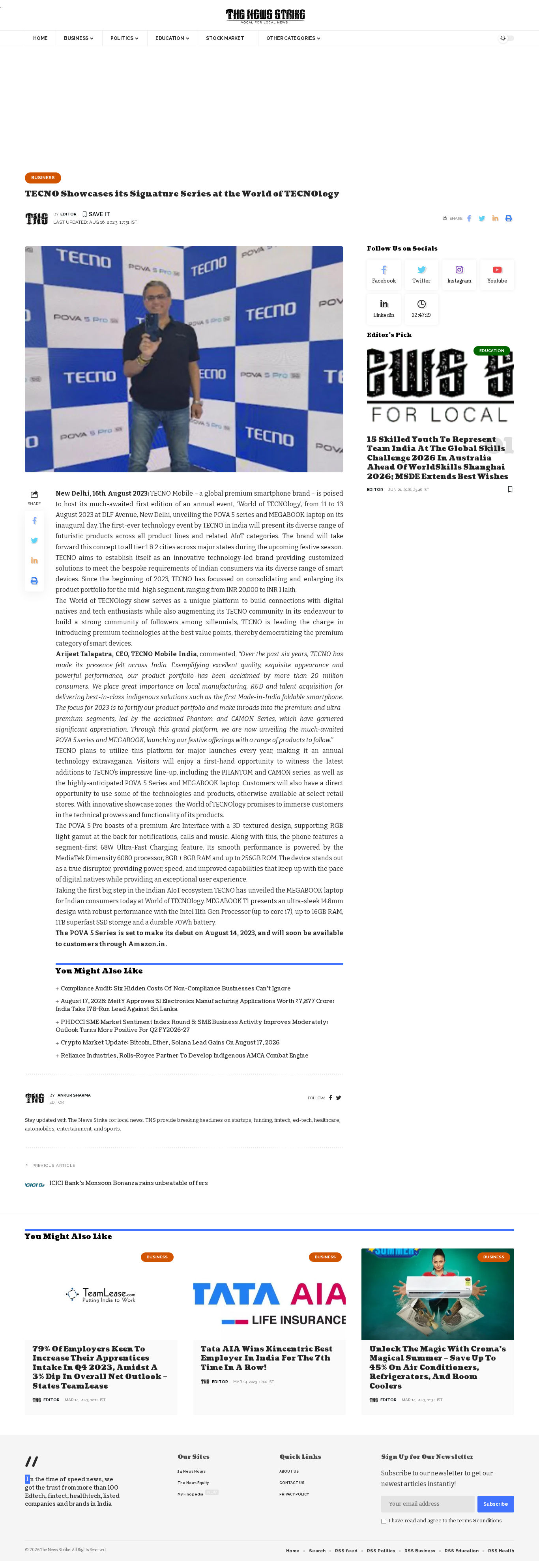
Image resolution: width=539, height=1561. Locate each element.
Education (491, 350)
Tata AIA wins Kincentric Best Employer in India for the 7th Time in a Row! (267, 1358)
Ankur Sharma (74, 1095)
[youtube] (497, 275)
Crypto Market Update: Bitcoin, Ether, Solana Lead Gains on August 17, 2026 (170, 1042)
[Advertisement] (269, 105)
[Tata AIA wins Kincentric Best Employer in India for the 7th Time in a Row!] (269, 1294)
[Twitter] (422, 275)
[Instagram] (459, 275)
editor (68, 214)
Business (43, 177)
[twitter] (338, 1098)
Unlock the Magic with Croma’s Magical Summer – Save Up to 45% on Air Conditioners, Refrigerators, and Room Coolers (437, 1367)
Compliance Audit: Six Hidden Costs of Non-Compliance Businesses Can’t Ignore (176, 988)
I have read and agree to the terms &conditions (445, 1521)
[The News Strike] (265, 16)
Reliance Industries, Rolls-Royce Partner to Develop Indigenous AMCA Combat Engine (185, 1055)
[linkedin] (384, 309)
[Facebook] (330, 1098)
